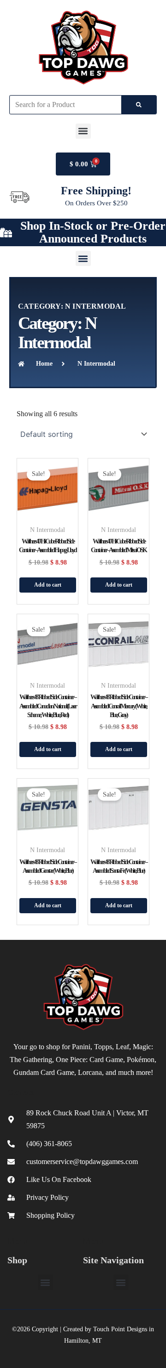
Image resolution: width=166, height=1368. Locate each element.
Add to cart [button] (47, 585)
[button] (83, 131)
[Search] (138, 105)
